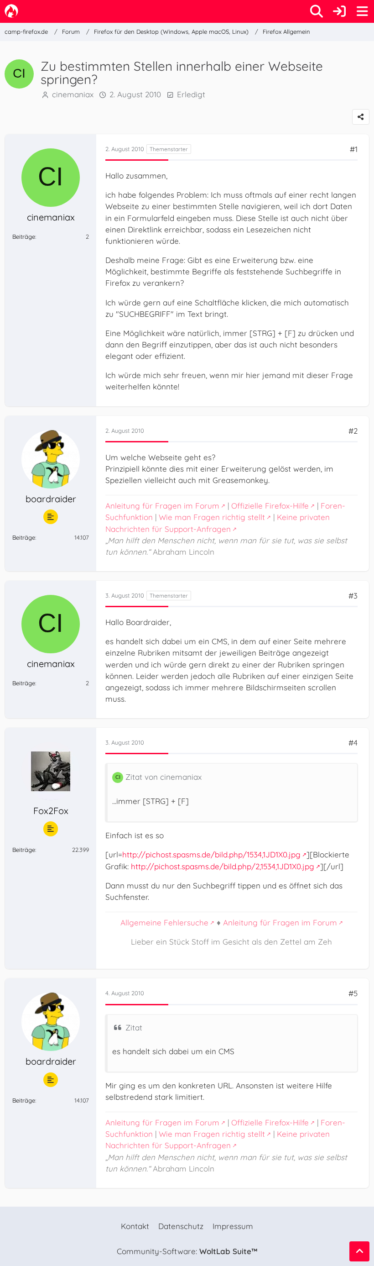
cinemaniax (73, 94)
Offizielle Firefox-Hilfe (270, 505)
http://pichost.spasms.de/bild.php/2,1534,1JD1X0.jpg (222, 866)
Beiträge (23, 236)
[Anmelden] (339, 11)
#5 (353, 993)
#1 (354, 149)
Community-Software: (187, 1251)
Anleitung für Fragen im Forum (162, 505)
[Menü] (362, 11)
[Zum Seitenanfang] (359, 1251)
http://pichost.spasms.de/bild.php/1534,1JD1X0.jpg (211, 854)
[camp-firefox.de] (11, 11)
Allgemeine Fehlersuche (164, 922)
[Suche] (316, 11)
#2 (353, 431)
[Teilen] (360, 117)
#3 (353, 595)
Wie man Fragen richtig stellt (212, 517)
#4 (353, 742)
